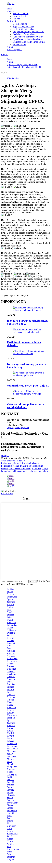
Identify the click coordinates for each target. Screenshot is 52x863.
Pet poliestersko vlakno (19, 468)
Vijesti (10, 47)
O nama (10, 11)
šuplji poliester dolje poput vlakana (28, 31)
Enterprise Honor (20, 13)
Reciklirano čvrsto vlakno (24, 34)
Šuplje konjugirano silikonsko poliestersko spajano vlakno (24, 469)
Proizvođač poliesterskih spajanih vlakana (20, 463)
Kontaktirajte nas (14, 49)
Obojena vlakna (20, 24)
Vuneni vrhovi (19, 44)
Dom (9, 8)
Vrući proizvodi (8, 460)
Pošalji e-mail (7, 493)
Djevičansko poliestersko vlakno (27, 39)
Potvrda (16, 18)
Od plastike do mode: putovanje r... (28, 385)
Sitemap (21, 460)
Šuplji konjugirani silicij (23, 26)
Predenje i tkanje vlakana (24, 29)
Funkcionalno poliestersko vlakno (28, 36)
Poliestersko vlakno (10, 466)
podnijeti (5, 455)
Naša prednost (19, 16)
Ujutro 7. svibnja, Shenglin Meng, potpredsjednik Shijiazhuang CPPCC (24, 65)
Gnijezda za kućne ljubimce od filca (29, 42)
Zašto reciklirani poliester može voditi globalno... (25, 406)
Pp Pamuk (36, 468)
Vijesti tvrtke (12, 78)
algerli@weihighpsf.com (18, 427)
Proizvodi (11, 21)
